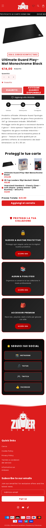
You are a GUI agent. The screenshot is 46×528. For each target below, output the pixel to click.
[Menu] (2, 5)
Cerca (4, 446)
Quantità (5, 74)
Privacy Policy (8, 455)
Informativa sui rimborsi (8, 468)
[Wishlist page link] (33, 6)
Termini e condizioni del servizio (10, 461)
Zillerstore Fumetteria (18, 525)
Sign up (23, 499)
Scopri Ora (23, 254)
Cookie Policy (7, 451)
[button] (38, 5)
